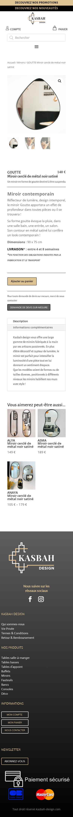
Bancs (5, 685)
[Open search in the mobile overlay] (36, 37)
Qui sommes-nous (13, 624)
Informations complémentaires (33, 327)
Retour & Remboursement (17, 638)
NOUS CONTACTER (15, 730)
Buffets (5, 671)
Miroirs (21, 62)
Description (20, 321)
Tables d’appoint (12, 667)
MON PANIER (15, 722)
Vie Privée (7, 629)
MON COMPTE (14, 714)
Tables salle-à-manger (15, 658)
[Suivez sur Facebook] (30, 599)
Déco (4, 694)
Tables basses (10, 662)
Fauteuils (7, 680)
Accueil (11, 62)
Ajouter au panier (22, 281)
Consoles (7, 689)
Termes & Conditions (14, 633)
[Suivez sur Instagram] (41, 599)
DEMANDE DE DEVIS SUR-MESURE (29, 307)
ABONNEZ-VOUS (14, 761)
